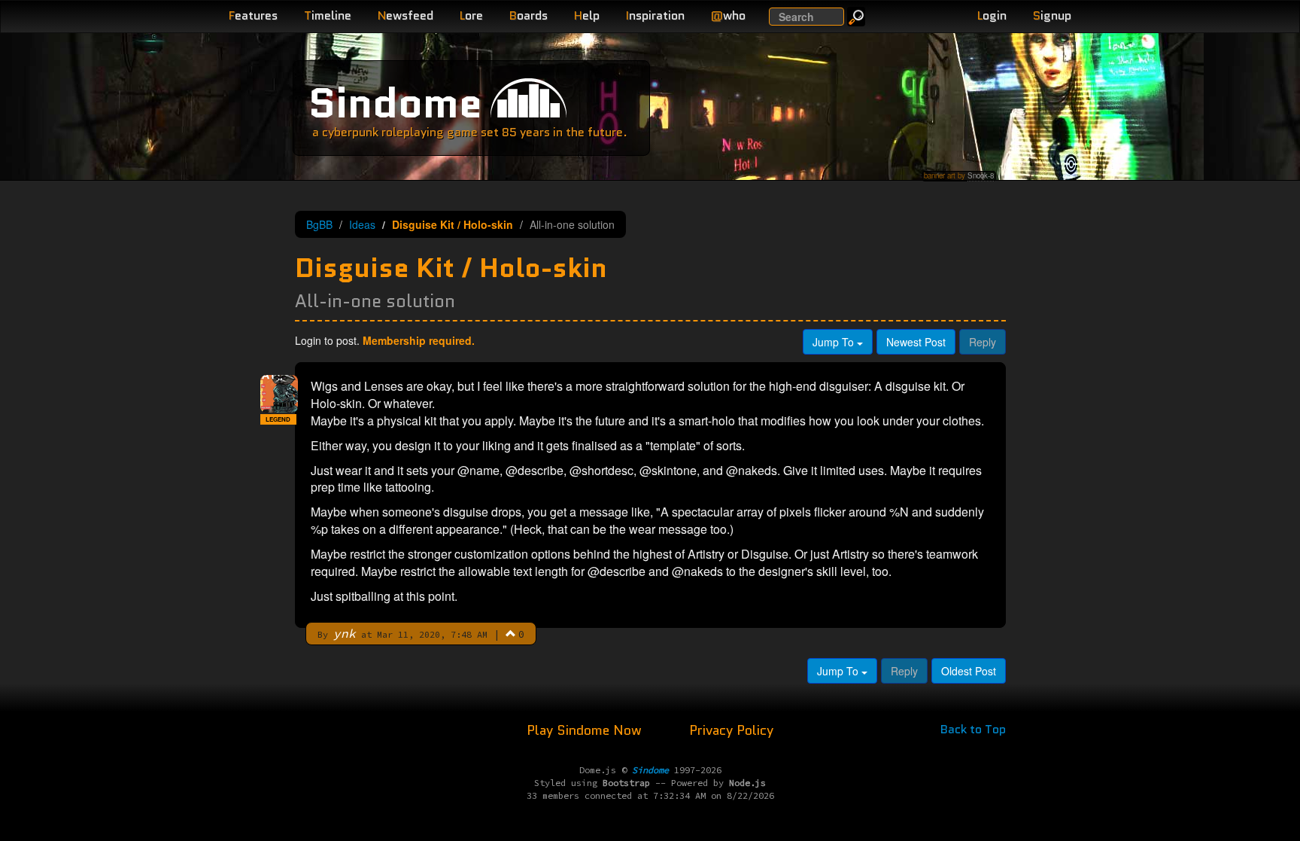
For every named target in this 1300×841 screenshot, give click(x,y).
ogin (992, 15)
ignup (1052, 15)
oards (528, 15)
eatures (253, 15)
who (728, 15)
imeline (327, 15)
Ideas (362, 224)
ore (471, 15)
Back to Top (973, 729)
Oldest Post (968, 670)
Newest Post (916, 341)
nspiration (655, 15)
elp (587, 15)
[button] (511, 633)
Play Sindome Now (586, 730)
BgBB (319, 224)
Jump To (834, 341)
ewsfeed (405, 15)
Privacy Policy (731, 730)
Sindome (395, 102)
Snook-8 (980, 175)
